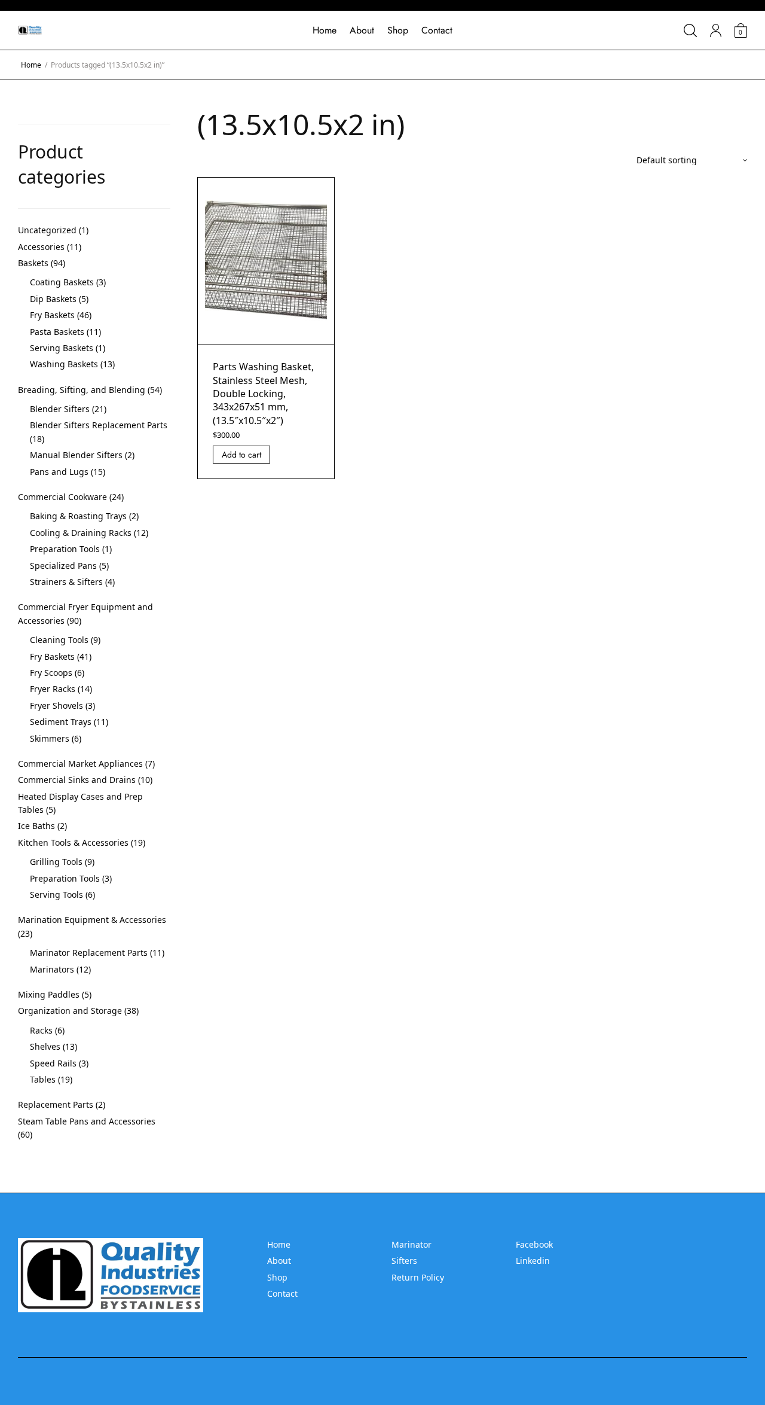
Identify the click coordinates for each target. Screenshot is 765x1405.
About (362, 30)
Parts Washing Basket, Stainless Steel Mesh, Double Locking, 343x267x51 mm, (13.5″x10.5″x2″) (263, 393)
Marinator (411, 1244)
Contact (436, 30)
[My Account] (715, 30)
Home (324, 30)
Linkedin (533, 1260)
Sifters (404, 1260)
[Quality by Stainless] (30, 30)
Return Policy (417, 1277)
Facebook (534, 1244)
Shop (397, 30)
